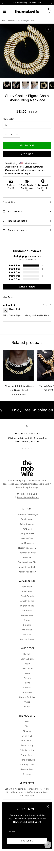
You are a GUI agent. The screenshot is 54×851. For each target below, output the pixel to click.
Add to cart (27, 145)
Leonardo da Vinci (27, 552)
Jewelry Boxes (27, 601)
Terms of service (27, 759)
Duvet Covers (27, 668)
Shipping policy (27, 750)
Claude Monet (27, 519)
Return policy (27, 745)
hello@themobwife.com (28, 497)
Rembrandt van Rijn (27, 562)
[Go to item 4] (35, 85)
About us (27, 731)
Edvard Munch (27, 524)
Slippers (27, 625)
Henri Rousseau (27, 543)
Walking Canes (27, 639)
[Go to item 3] (25, 85)
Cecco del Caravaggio (27, 514)
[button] (14, 265)
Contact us (27, 736)
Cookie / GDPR (27, 764)
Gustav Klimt (27, 538)
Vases (27, 702)
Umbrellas (27, 629)
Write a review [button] (27, 286)
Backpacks (27, 586)
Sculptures (27, 692)
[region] (27, 434)
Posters (27, 678)
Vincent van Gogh (27, 567)
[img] (9, 305)
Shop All (11, 21)
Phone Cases (27, 615)
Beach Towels (27, 596)
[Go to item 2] (16, 85)
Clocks (27, 663)
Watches (27, 634)
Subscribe (27, 841)
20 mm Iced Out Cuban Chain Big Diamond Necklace (19, 386)
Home (4, 21)
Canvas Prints (27, 659)
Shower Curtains (27, 697)
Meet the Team (27, 769)
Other (27, 706)
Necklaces (27, 610)
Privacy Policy (27, 755)
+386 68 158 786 (28, 494)
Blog (27, 726)
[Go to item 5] (44, 85)
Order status (27, 740)
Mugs (27, 673)
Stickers (27, 687)
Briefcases (27, 591)
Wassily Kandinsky (27, 571)
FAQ (27, 721)
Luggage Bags (27, 605)
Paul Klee (27, 557)
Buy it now (27, 154)
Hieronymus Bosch (27, 548)
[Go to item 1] (7, 85)
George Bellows (27, 533)
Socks (27, 620)
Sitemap (27, 774)
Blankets (27, 654)
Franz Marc (27, 529)
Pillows (27, 682)
